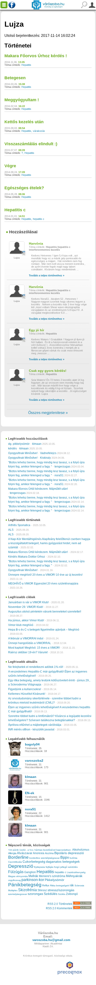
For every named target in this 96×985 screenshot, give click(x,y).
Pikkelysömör (54, 880)
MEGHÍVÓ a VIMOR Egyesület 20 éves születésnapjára (43, 583)
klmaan (36, 443)
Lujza (17, 257)
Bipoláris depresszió (69, 853)
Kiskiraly (45, 457)
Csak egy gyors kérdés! (47, 371)
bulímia (73, 858)
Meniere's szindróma (52, 876)
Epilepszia (39, 867)
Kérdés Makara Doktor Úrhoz (26, 556)
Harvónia (36, 243)
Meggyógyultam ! (21, 100)
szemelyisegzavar (17, 894)
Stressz (42, 890)
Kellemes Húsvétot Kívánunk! (26, 693)
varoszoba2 (34, 760)
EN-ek (29, 793)
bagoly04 (32, 744)
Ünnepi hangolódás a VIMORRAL (29, 643)
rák (72, 885)
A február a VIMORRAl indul (25, 638)
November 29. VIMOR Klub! (25, 607)
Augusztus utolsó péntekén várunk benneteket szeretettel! (44, 611)
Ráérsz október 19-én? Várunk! (28, 652)
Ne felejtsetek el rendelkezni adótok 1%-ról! (35, 667)
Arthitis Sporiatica (19, 525)
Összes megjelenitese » (48, 413)
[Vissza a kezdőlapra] (48, 5)
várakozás (39, 130)
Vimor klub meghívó (20, 625)
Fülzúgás (16, 872)
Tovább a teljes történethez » (46, 275)
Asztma (49, 853)
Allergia (12, 853)
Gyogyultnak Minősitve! (23, 453)
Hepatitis (26, 64)
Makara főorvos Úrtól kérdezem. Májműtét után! (38, 488)
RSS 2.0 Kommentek (59, 908)
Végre (10, 166)
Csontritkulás (15, 862)
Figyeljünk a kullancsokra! (24, 689)
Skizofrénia (27, 890)
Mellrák (33, 876)
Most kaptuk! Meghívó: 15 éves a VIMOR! (34, 647)
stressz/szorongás (61, 890)
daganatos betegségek (63, 861)
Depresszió (20, 866)
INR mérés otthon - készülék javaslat (31, 729)
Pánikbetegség (24, 884)
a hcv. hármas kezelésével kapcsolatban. (49, 850)
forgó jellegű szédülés (66, 867)
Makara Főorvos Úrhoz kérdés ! (35, 56)
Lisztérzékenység (76, 872)
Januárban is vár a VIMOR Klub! (28, 602)
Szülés (61, 894)
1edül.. (23, 850)
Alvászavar (24, 853)
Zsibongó (72, 894)
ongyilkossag (14, 880)
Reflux (45, 885)
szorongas (35, 894)
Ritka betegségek (59, 885)
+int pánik (13, 850)
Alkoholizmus (80, 849)
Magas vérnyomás (18, 876)
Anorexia (38, 853)
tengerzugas (62, 466)
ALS (11, 529)
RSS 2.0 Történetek (60, 904)
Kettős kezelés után (24, 122)
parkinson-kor (32, 880)
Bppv (64, 857)
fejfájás (49, 867)
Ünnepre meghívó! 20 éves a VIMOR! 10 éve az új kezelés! (45, 574)
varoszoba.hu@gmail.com (51, 940)
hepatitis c (38, 219)
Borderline (18, 857)
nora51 (59, 475)
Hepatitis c (15, 210)
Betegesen (15, 78)
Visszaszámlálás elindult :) (30, 144)
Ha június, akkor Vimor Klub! (26, 620)
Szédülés (50, 894)
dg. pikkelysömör (19, 443)
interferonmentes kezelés (44, 249)
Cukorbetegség (34, 861)
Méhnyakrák (74, 876)
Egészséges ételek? (24, 188)
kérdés (12, 448)
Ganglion (30, 872)
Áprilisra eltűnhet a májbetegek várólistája (34, 724)
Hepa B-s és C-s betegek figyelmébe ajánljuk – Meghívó (43, 629)
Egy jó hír (36, 330)
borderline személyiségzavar (44, 858)
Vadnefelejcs (48, 453)
